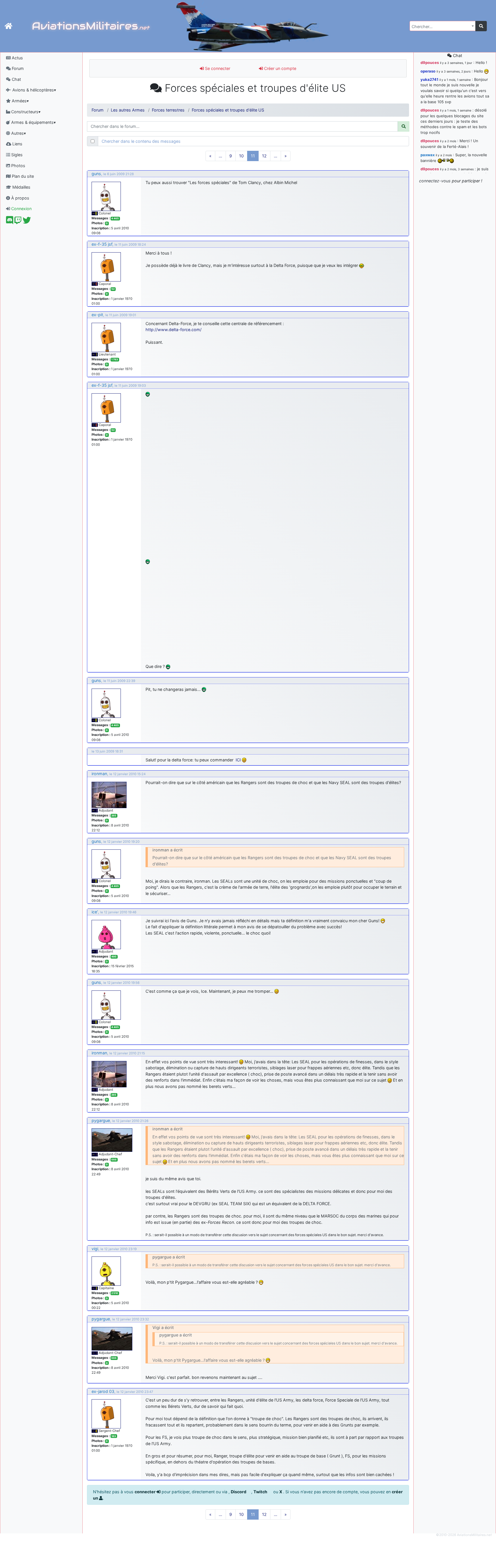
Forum (17, 68)
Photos (17, 165)
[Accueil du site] (8, 26)
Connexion (21, 208)
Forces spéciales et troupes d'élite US (228, 110)
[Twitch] (18, 221)
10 (241, 155)
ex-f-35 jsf (102, 244)
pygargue (101, 1120)
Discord (239, 1491)
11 (253, 155)
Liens (16, 143)
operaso (428, 71)
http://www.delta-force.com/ (174, 329)
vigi (95, 1248)
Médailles (20, 187)
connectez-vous (435, 180)
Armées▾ (20, 100)
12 (264, 155)
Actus (17, 57)
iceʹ (95, 911)
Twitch (260, 1491)
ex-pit (97, 314)
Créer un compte (279, 68)
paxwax (428, 155)
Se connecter (217, 68)
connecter (145, 1491)
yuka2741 (429, 79)
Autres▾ (18, 133)
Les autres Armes (128, 110)
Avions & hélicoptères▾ (33, 89)
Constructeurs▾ (25, 111)
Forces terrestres (168, 110)
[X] (27, 221)
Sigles (16, 154)
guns (96, 173)
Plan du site (22, 176)
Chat (16, 79)
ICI (238, 759)
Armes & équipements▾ (33, 122)
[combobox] (443, 26)
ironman (99, 773)
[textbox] (441, 27)
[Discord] (9, 221)
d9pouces (430, 62)
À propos (19, 198)
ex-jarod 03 (103, 1391)
